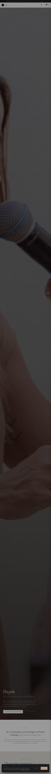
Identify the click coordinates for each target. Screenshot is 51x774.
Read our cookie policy (25, 769)
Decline (36, 768)
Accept (44, 768)
